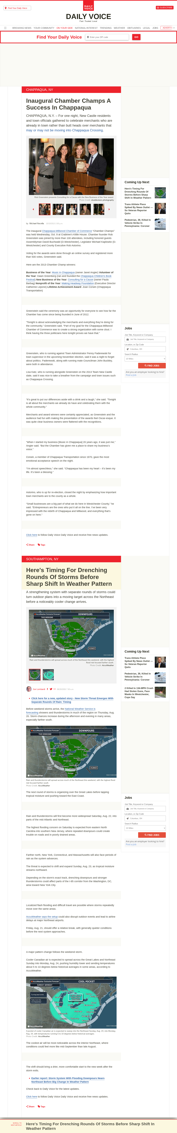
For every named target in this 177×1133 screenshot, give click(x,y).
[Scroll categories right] (174, 28)
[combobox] (17, 8)
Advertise (168, 28)
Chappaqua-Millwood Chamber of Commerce (67, 231)
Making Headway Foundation (78, 283)
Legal (146, 28)
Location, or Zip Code (134, 345)
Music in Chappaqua (63, 272)
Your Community (44, 28)
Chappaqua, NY (39, 90)
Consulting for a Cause (80, 279)
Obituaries (134, 28)
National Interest (86, 28)
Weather (119, 28)
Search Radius (131, 354)
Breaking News (21, 28)
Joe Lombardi (39, 689)
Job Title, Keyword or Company (139, 335)
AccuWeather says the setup (42, 916)
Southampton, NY (42, 559)
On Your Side (65, 28)
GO (136, 37)
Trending (106, 28)
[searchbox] (19, 8)
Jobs (155, 28)
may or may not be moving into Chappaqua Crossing (64, 130)
